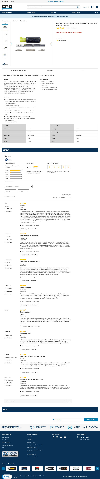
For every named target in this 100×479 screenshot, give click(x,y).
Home (3, 21)
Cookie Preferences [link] (31, 454)
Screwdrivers (23, 21)
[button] (5, 27)
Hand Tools (15, 21)
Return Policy (5, 439)
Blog (96, 12)
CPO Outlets (12, 1)
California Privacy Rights (33, 457)
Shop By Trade (76, 12)
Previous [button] (5, 23)
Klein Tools (59, 25)
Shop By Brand (31, 12)
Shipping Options (6, 442)
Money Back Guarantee (7, 445)
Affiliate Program (31, 442)
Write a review (74, 28)
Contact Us (29, 439)
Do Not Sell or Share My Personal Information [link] (34, 450)
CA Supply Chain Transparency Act (35, 444)
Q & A (82, 70)
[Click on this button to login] (92, 7)
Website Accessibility (32, 447)
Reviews (49, 70)
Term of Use (15, 476)
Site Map (15, 477)
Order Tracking (5, 437)
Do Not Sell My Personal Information (36, 476)
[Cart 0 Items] (97, 6)
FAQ (3, 447)
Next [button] (5, 59)
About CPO (29, 437)
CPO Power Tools (5, 1)
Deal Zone (53, 12)
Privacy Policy (23, 476)
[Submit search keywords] (77, 7)
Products (9, 21)
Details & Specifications (18, 70)
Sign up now (91, 419)
